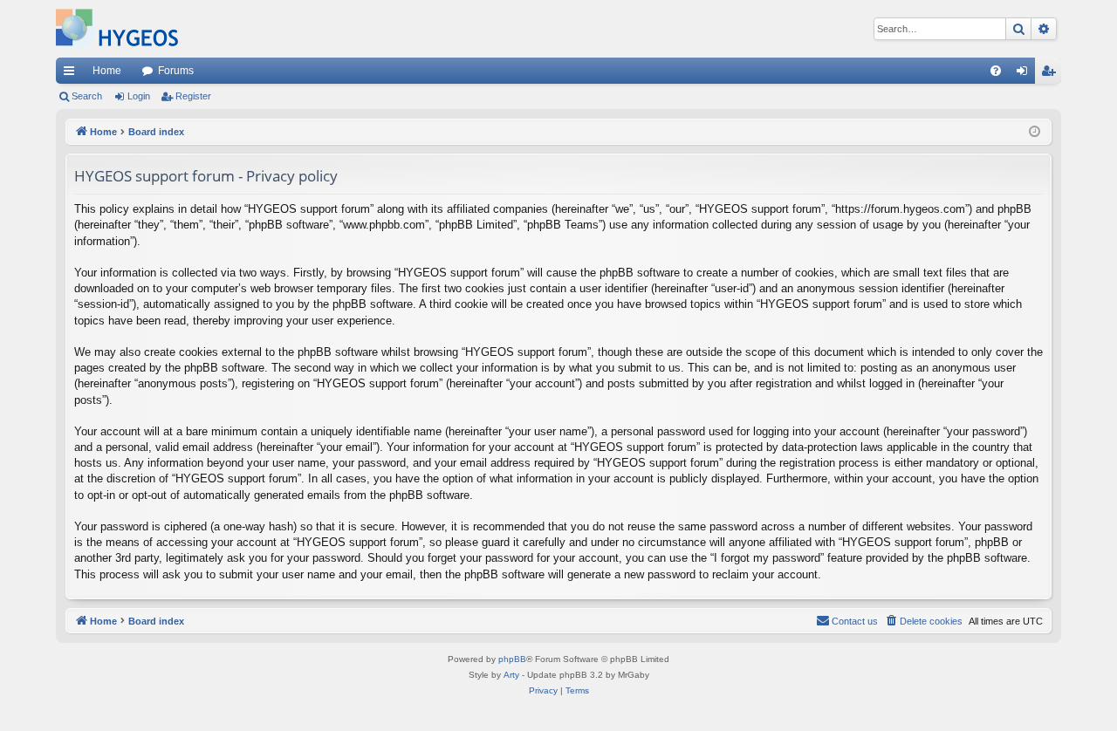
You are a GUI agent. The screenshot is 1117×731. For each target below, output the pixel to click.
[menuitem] (996, 71)
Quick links (72, 74)
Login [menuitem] (1025, 74)
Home (107, 71)
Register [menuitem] (1051, 74)
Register (193, 96)
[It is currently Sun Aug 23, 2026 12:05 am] (1034, 132)
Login (138, 96)
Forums (176, 71)
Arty (511, 675)
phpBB (512, 659)
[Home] (117, 29)
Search (87, 96)
